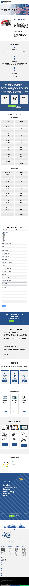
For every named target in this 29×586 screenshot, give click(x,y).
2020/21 (4, 238)
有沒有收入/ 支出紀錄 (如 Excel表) (6, 268)
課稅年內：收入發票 (5, 277)
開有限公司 (4, 411)
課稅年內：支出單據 (18, 277)
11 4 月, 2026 (22, 432)
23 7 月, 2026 (3, 432)
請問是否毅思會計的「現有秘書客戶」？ (7, 262)
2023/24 (4, 235)
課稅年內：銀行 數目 (5, 253)
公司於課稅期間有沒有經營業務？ (6, 243)
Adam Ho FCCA (5, 433)
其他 (3, 241)
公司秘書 (24, 411)
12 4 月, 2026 (13, 432)
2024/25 (4, 234)
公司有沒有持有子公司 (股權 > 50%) (6, 256)
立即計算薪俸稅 (5, 381)
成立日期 (3, 265)
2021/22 (4, 237)
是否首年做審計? (4, 259)
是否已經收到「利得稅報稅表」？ (6, 280)
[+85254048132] (24, 585)
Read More (4, 444)
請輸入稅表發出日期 (4, 283)
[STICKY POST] (5, 427)
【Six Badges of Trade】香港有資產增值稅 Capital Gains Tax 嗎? (24, 438)
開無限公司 (14, 411)
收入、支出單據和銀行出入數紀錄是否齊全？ (8, 271)
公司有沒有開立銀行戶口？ (5, 250)
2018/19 (4, 240)
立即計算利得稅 (14, 381)
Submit (4, 305)
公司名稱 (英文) (4, 229)
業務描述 (3, 246)
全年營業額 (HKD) (5, 274)
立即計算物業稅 (24, 381)
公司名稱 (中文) (17, 229)
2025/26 (4, 233)
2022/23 (4, 236)
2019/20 (4, 239)
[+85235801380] (15, 585)
